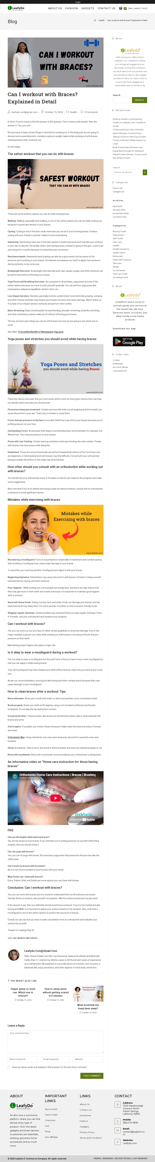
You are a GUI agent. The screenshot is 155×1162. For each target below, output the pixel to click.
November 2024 (121, 213)
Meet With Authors (122, 260)
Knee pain (118, 256)
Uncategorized (120, 277)
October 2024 (120, 217)
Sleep (116, 266)
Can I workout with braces (25, 938)
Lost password (120, 370)
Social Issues (119, 270)
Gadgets (84, 1126)
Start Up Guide (120, 274)
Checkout (50, 1120)
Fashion (84, 1121)
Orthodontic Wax (16, 737)
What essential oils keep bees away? (88, 1007)
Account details (120, 367)
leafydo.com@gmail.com (25, 112)
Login (78, 2)
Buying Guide (119, 231)
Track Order (51, 1114)
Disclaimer (85, 1115)
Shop (48, 1131)
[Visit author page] (14, 955)
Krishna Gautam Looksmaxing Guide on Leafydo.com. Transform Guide (129, 122)
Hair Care (117, 242)
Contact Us (86, 1110)
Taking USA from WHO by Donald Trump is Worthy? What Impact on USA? (129, 140)
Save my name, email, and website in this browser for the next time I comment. (49, 1067)
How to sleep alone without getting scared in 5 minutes (56, 992)
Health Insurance (121, 249)
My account (51, 1109)
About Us (84, 1104)
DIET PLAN (118, 238)
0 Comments (91, 112)
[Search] (145, 172)
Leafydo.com (130, 1143)
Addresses (118, 363)
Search (116, 95)
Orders (116, 360)
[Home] (95, 20)
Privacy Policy (87, 1132)
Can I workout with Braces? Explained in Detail (127, 20)
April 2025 (117, 206)
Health (73, 112)
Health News (119, 252)
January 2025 (119, 209)
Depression (118, 235)
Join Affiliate (51, 1137)
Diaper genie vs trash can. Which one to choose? (23, 992)
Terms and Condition (91, 1138)
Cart (47, 1126)
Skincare (117, 263)
